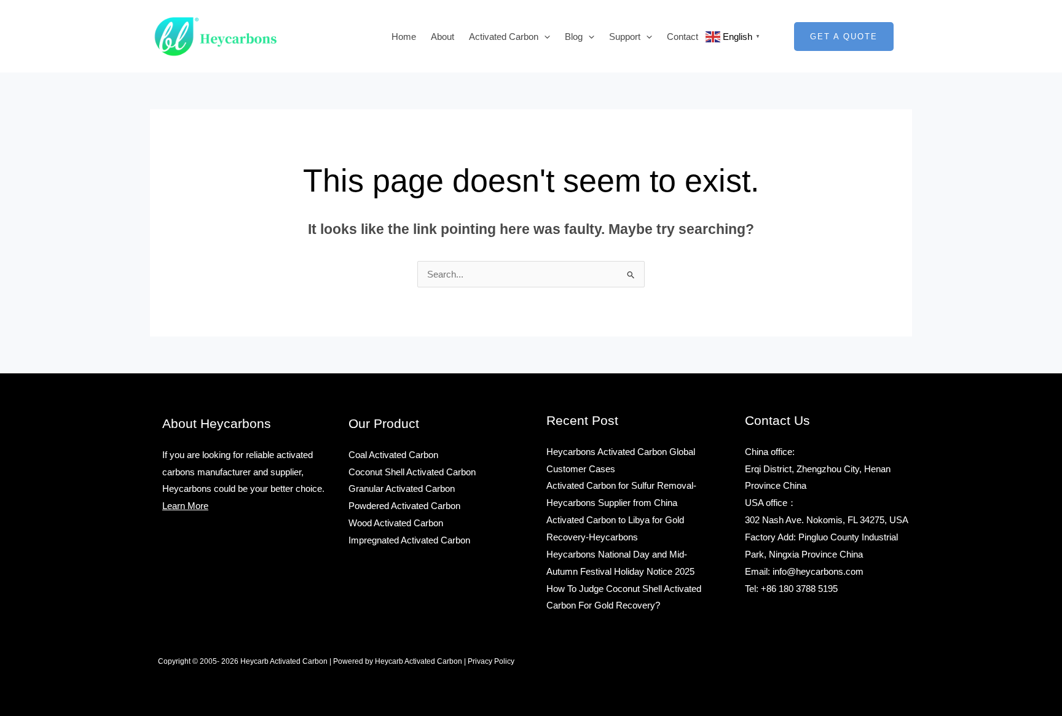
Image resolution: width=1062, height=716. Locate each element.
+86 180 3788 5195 (799, 588)
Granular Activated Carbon (401, 488)
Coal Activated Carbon (393, 454)
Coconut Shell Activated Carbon (412, 472)
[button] (544, 36)
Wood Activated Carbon (395, 523)
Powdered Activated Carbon (404, 505)
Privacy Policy (491, 661)
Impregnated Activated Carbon (409, 540)
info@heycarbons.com (818, 571)
